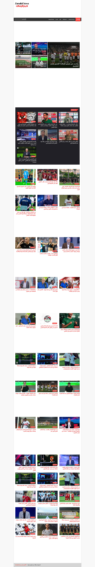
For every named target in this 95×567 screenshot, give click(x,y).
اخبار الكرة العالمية (71, 19)
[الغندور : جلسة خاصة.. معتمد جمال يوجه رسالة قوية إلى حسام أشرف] (39, 61)
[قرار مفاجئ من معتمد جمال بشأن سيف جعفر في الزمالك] (23, 48)
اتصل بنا (57, 19)
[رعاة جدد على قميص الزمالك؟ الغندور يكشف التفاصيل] (64, 55)
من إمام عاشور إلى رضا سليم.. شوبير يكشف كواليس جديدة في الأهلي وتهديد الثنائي (26, 469)
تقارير (60, 19)
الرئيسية (77, 19)
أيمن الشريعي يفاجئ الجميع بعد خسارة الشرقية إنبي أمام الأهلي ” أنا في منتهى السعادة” (27, 160)
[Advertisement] (58, 9)
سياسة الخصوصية (51, 19)
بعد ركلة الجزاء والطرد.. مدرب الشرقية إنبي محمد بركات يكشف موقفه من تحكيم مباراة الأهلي (47, 126)
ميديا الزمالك (64, 19)
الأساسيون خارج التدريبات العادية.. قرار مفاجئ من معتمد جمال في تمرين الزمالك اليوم (70, 188)
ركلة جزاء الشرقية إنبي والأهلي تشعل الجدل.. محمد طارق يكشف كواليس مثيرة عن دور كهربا (27, 143)
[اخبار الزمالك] (22, 4)
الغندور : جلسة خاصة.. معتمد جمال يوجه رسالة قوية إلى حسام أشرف (39, 65)
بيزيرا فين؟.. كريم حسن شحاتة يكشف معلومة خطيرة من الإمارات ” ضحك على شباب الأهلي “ (71, 431)
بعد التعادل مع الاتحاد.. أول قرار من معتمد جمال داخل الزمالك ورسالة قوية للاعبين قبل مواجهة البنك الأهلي (26, 214)
